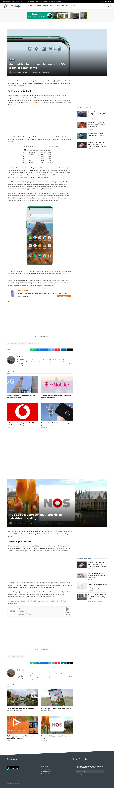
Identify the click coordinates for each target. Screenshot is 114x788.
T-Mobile (30, 343)
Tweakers (13, 302)
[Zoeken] (110, 6)
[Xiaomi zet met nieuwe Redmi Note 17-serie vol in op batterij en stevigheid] (82, 586)
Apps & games (48, 6)
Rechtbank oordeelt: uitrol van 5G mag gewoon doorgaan (55, 424)
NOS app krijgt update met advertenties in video (56, 737)
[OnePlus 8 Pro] (13, 296)
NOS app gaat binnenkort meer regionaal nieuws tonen (56, 710)
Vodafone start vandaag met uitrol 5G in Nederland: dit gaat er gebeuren (21, 424)
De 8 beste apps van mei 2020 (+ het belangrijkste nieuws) (20, 737)
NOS (19, 609)
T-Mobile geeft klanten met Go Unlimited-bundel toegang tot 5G (56, 397)
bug (19, 343)
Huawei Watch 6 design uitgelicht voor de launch (96, 134)
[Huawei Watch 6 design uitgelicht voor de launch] (82, 136)
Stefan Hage (18, 72)
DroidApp (9, 25)
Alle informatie (64, 296)
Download (68, 612)
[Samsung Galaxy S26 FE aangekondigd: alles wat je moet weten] (82, 575)
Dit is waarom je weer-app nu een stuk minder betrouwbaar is (20, 710)
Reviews (38, 6)
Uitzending (20, 656)
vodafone (37, 343)
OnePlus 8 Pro (22, 291)
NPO (13, 656)
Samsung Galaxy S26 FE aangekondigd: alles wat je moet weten (96, 575)
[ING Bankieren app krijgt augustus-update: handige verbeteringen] (82, 125)
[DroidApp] (13, 6)
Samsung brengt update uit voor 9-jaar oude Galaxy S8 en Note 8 (97, 114)
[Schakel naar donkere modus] (108, 6)
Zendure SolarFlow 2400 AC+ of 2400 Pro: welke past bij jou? (97, 596)
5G (8, 343)
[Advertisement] (40, 120)
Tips (67, 6)
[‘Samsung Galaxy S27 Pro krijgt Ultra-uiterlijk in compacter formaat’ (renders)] (82, 145)
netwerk (24, 343)
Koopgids (60, 6)
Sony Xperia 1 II (38, 102)
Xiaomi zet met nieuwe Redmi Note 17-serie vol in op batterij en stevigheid (97, 586)
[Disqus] (40, 454)
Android (13, 343)
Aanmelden (80, 775)
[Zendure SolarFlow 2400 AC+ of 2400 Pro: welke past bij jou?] (82, 597)
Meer (73, 6)
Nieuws (30, 6)
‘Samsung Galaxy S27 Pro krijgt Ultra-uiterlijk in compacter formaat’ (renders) (97, 144)
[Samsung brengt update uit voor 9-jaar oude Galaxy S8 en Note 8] (82, 114)
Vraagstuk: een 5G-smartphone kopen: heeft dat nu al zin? (21, 397)
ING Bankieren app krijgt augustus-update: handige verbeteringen (43, 1)
